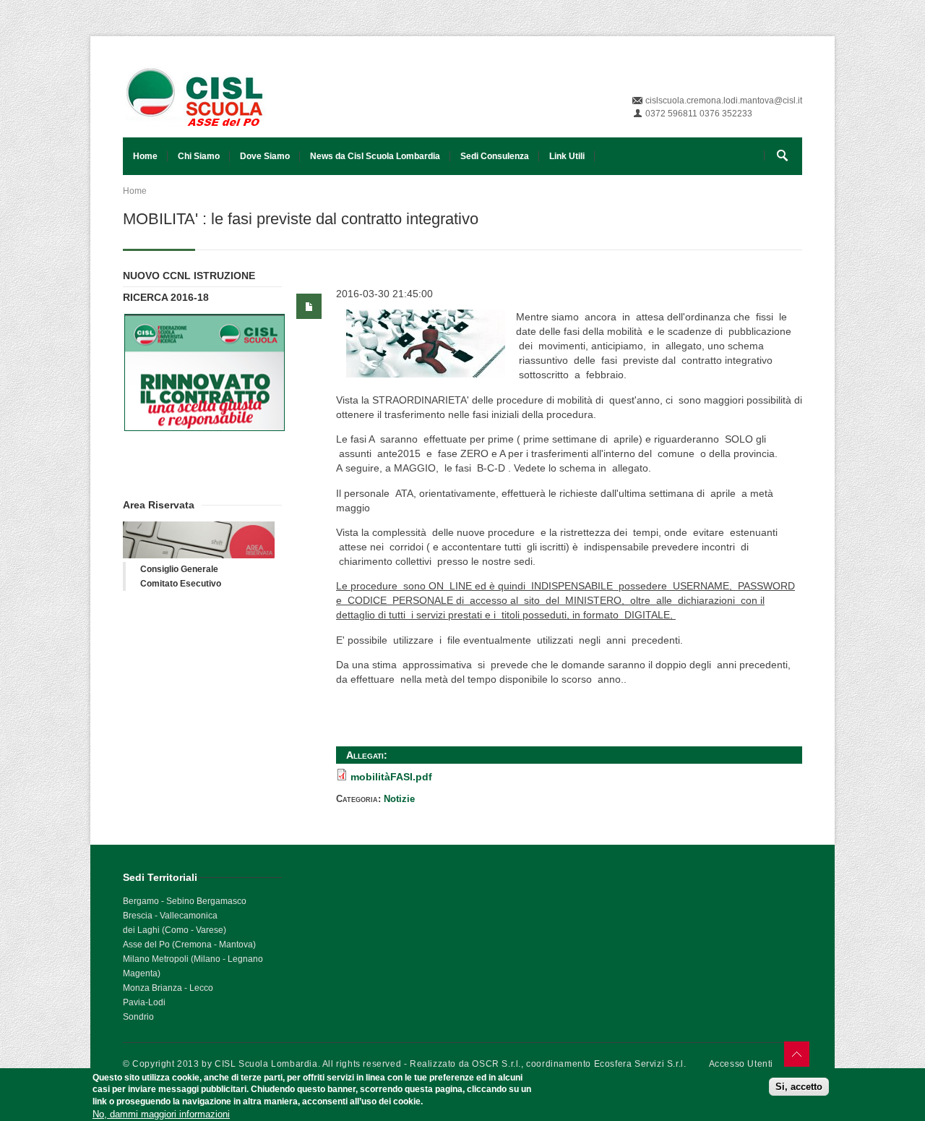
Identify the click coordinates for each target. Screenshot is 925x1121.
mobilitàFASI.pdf (391, 777)
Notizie (399, 798)
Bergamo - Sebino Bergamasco (184, 901)
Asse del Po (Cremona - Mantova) (189, 944)
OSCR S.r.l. (496, 1064)
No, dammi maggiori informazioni (161, 1113)
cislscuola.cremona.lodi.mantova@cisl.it (723, 100)
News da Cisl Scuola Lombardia (375, 156)
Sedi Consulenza (494, 156)
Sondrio (138, 1017)
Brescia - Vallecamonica (170, 916)
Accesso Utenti (741, 1064)
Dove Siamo (265, 156)
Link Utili (567, 156)
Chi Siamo (199, 156)
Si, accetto (798, 1086)
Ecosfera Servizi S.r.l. (640, 1064)
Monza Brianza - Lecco (168, 988)
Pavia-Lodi (144, 1002)
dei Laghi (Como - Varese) (174, 930)
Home (145, 156)
